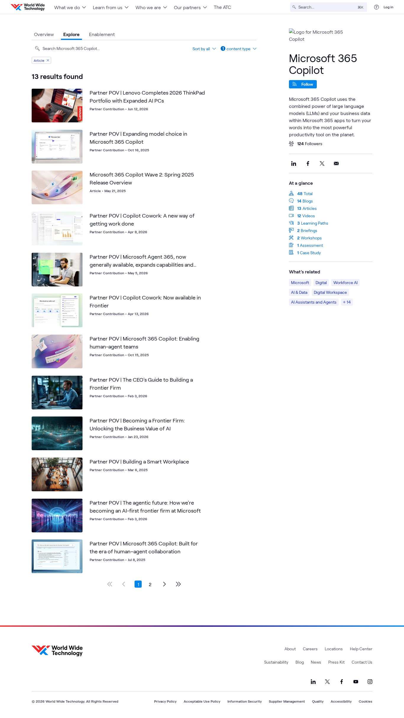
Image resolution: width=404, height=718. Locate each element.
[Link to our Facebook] (341, 681)
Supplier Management (287, 701)
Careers (310, 648)
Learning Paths (314, 223)
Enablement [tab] (102, 34)
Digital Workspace (330, 292)
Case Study (310, 252)
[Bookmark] (76, 94)
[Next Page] (164, 584)
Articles (310, 208)
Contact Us (362, 661)
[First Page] (109, 584)
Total (308, 193)
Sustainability (276, 661)
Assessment (311, 245)
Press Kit (336, 661)
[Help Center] (376, 7)
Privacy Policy (165, 701)
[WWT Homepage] (28, 7)
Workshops (311, 237)
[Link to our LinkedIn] (313, 681)
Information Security (244, 701)
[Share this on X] (322, 163)
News (316, 661)
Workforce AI (345, 282)
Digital (321, 282)
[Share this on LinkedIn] (293, 163)
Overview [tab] (44, 34)
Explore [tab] (71, 34)
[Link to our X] (327, 681)
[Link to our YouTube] (355, 681)
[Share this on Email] (336, 163)
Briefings (309, 230)
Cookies (365, 701)
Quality (318, 701)
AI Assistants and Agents (314, 301)
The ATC (222, 7)
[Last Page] (178, 584)
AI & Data (299, 292)
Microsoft (300, 282)
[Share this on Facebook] (308, 163)
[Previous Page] (123, 584)
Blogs (308, 200)
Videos (308, 215)
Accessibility (341, 701)
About (290, 648)
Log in (388, 7)
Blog (299, 661)
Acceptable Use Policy (202, 701)
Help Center (361, 648)
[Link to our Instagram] (370, 681)
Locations (334, 648)
